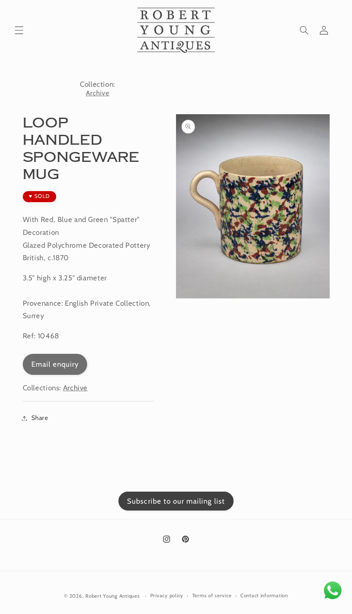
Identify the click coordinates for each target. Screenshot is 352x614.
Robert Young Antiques (112, 596)
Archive (97, 93)
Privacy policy (166, 596)
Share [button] (40, 418)
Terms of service (212, 596)
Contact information (264, 596)
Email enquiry (55, 364)
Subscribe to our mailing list (176, 501)
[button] (19, 30)
